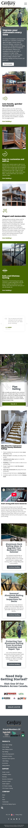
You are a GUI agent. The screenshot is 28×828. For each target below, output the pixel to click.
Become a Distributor (7, 779)
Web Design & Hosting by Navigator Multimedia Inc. (14, 826)
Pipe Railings (5, 751)
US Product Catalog (7, 786)
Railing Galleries (6, 765)
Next (27, 323)
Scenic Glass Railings (7, 744)
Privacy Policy (18, 814)
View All (13, 404)
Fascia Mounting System (8, 754)
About (3, 795)
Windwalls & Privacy (7, 756)
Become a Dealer (6, 781)
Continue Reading (14, 567)
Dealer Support (6, 783)
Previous (1, 323)
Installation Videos (6, 774)
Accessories (5, 763)
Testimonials (5, 802)
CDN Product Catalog (7, 788)
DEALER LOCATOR (14, 707)
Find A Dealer (8, 64)
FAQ (3, 797)
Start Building (6, 121)
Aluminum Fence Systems (8, 758)
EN (6, 814)
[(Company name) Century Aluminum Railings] (8, 4)
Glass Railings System (7, 749)
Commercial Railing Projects (9, 804)
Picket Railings (5, 747)
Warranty (4, 776)
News (3, 799)
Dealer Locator (6, 772)
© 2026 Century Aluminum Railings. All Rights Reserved (14, 825)
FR (9, 814)
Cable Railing (5, 761)
